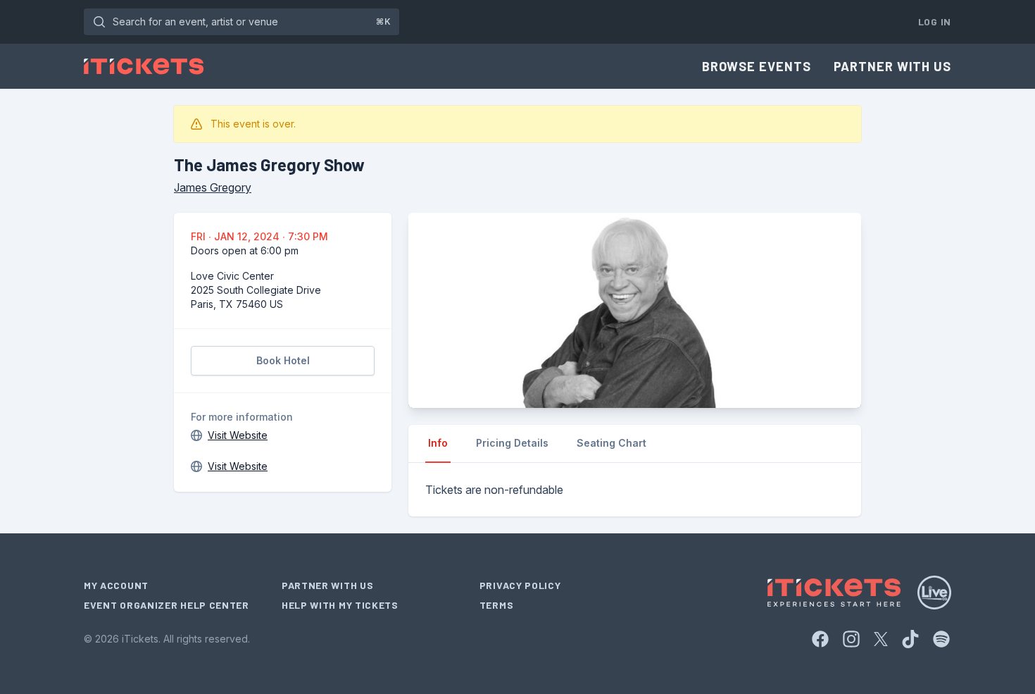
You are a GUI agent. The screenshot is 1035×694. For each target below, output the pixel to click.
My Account (116, 585)
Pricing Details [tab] (512, 443)
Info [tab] (438, 443)
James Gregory (212, 187)
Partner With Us (893, 66)
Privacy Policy (520, 585)
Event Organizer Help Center (166, 605)
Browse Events (756, 66)
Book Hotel (283, 360)
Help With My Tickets (340, 605)
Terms (496, 605)
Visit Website (238, 435)
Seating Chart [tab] (611, 443)
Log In (934, 21)
